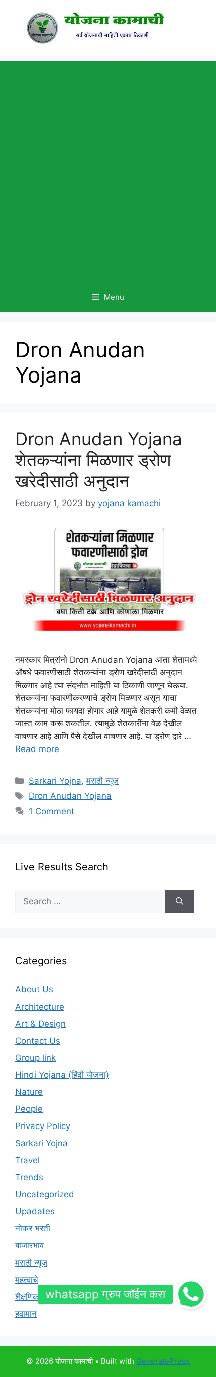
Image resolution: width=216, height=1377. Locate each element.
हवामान (26, 1314)
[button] (191, 1294)
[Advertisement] (108, 169)
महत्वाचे (26, 1280)
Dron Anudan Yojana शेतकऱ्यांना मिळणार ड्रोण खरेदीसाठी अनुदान (98, 459)
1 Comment (51, 811)
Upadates (35, 1211)
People (29, 1109)
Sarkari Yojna (55, 781)
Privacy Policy (42, 1126)
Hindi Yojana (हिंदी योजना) (62, 1075)
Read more (37, 749)
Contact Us (37, 1041)
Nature (29, 1092)
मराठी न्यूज (102, 781)
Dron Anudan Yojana (70, 796)
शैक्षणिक (27, 1297)
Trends (29, 1177)
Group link (35, 1058)
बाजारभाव (29, 1245)
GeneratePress (163, 1361)
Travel (27, 1160)
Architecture (39, 1007)
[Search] (179, 902)
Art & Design (40, 1024)
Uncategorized (44, 1194)
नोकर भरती (32, 1228)
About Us (34, 989)
